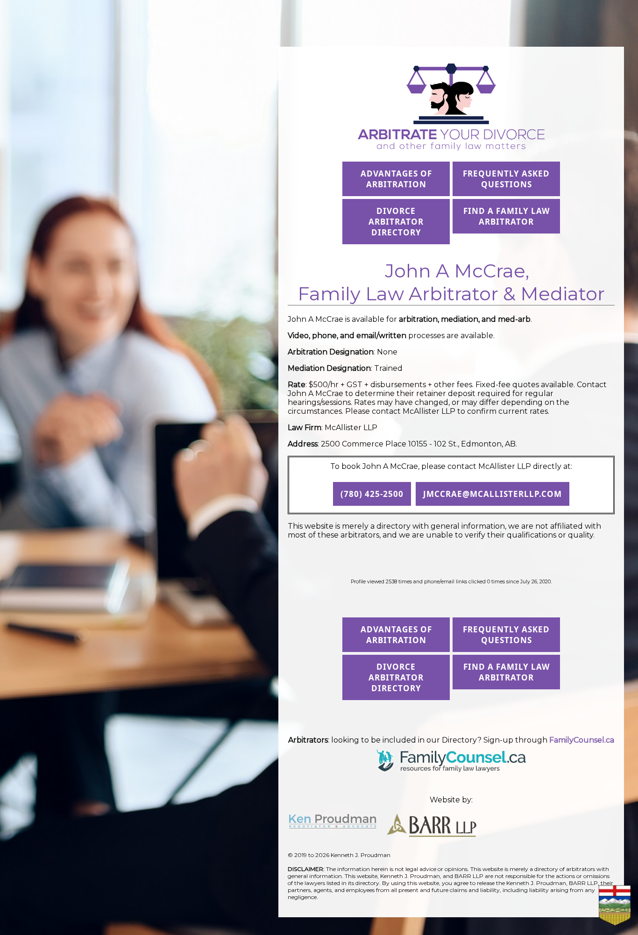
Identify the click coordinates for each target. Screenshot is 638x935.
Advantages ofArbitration (396, 179)
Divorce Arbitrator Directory (396, 221)
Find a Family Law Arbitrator (506, 216)
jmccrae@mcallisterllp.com (492, 494)
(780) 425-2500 (372, 494)
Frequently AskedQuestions (506, 179)
